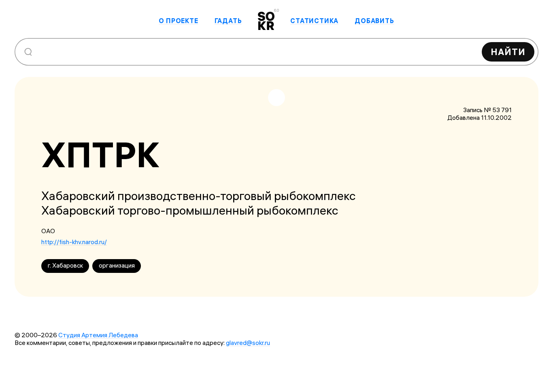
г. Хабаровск (65, 265)
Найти (508, 52)
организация (117, 265)
